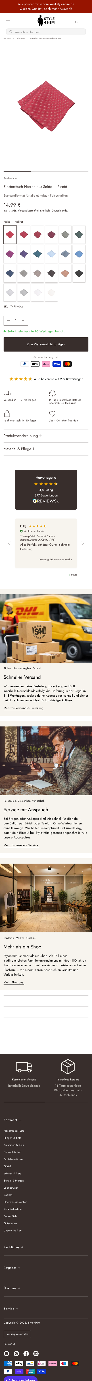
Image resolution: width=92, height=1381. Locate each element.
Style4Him (34, 1323)
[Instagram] (6, 1354)
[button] (77, 21)
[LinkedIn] (36, 1354)
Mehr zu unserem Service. (21, 845)
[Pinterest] (16, 1354)
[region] (46, 543)
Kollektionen (20, 38)
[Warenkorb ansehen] (77, 21)
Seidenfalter (11, 178)
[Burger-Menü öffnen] (7, 21)
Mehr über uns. (14, 982)
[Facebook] (26, 1354)
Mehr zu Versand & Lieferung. (24, 708)
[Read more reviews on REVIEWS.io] (46, 501)
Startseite (7, 38)
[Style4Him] (46, 20)
